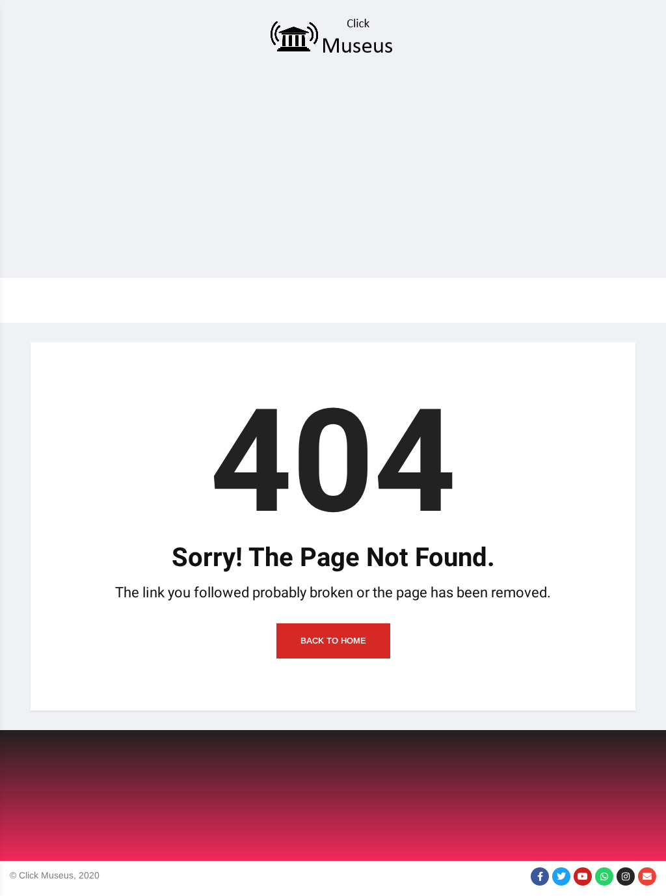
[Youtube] (583, 876)
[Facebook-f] (540, 876)
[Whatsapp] (604, 876)
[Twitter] (561, 876)
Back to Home (333, 640)
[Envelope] (647, 876)
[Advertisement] (333, 170)
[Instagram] (626, 876)
